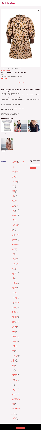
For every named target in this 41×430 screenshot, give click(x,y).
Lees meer (22, 427)
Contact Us (23, 161)
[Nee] (39, 426)
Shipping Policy (24, 163)
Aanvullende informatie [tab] (10, 86)
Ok (17, 427)
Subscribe (33, 168)
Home (2, 68)
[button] (38, 10)
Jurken (9, 68)
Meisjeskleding (5, 68)
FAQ (22, 162)
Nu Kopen (4, 78)
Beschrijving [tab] (3, 86)
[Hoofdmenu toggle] (39, 3)
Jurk (11, 68)
